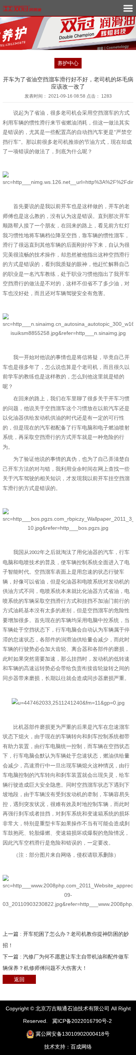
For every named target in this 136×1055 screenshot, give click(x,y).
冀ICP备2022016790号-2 (82, 1021)
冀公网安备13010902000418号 (73, 1034)
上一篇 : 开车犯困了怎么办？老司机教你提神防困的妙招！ (66, 939)
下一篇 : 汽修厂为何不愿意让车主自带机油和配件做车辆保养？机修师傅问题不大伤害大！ (66, 962)
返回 (19, 979)
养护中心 (68, 63)
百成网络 (81, 1047)
